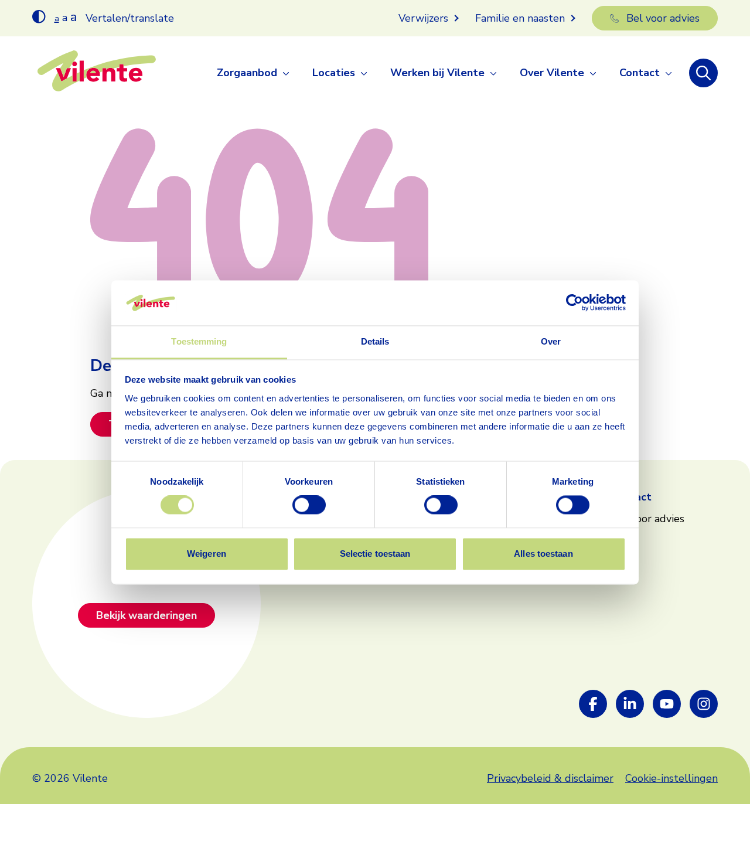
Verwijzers (423, 18)
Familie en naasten (520, 18)
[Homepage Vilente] (96, 73)
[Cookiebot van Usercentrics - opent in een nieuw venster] (574, 303)
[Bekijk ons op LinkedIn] (630, 704)
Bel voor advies (663, 18)
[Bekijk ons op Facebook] (593, 704)
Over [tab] (551, 341)
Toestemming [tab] (199, 341)
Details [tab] (375, 341)
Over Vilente (552, 73)
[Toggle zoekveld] (703, 73)
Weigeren (206, 553)
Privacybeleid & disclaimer (550, 778)
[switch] (309, 505)
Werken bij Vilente (437, 73)
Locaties (333, 73)
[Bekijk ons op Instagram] (704, 704)
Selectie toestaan (375, 553)
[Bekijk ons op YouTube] (667, 704)
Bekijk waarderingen (146, 615)
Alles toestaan (543, 553)
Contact (639, 73)
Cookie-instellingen (671, 778)
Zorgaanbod (247, 73)
